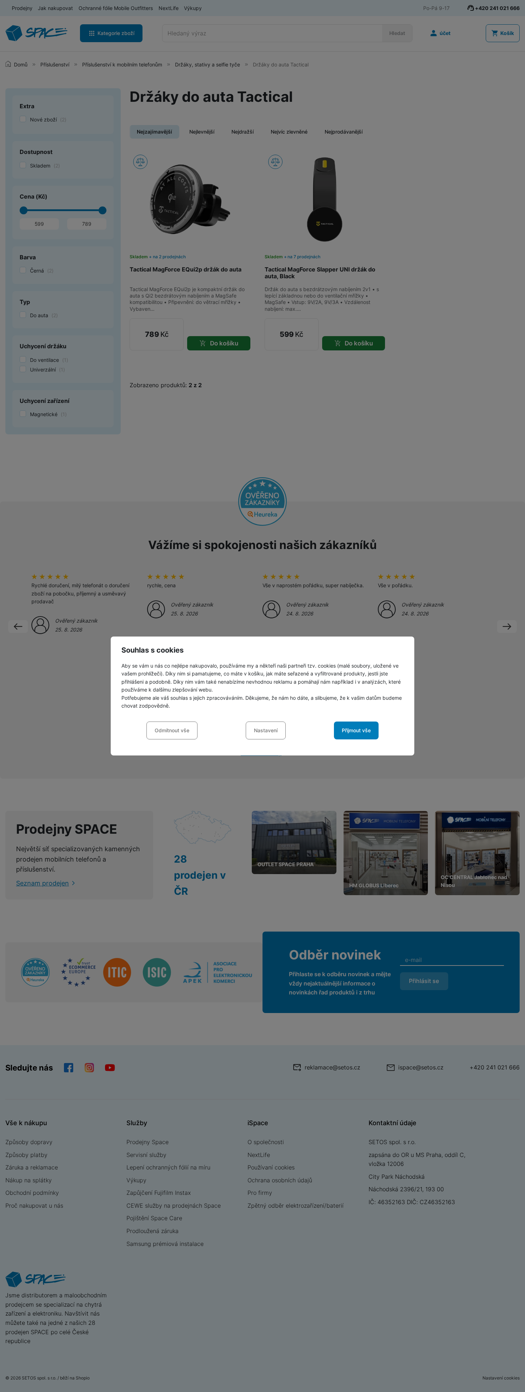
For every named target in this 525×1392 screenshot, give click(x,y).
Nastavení (266, 730)
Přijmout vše (356, 730)
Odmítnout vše (172, 730)
